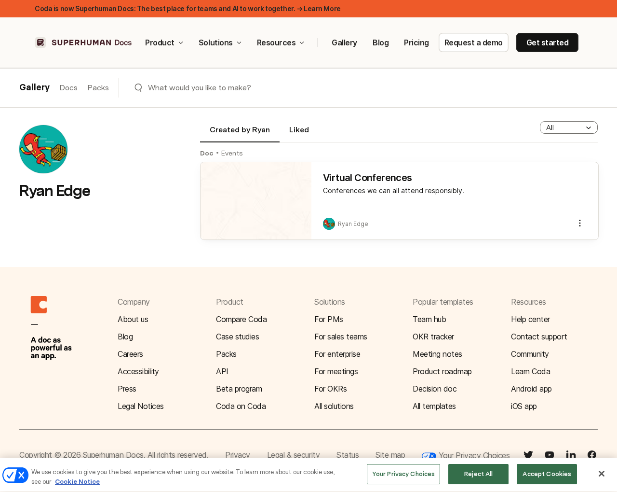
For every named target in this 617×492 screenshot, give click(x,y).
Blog (381, 42)
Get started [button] (547, 42)
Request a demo (473, 42)
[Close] (601, 473)
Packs (98, 87)
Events (232, 153)
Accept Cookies (547, 474)
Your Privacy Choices (473, 455)
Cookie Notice (77, 481)
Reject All (478, 474)
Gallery (344, 42)
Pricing (416, 42)
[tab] (240, 133)
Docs (68, 87)
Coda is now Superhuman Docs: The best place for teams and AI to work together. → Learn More (188, 8)
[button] (569, 127)
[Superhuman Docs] (84, 42)
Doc (207, 153)
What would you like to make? (199, 87)
